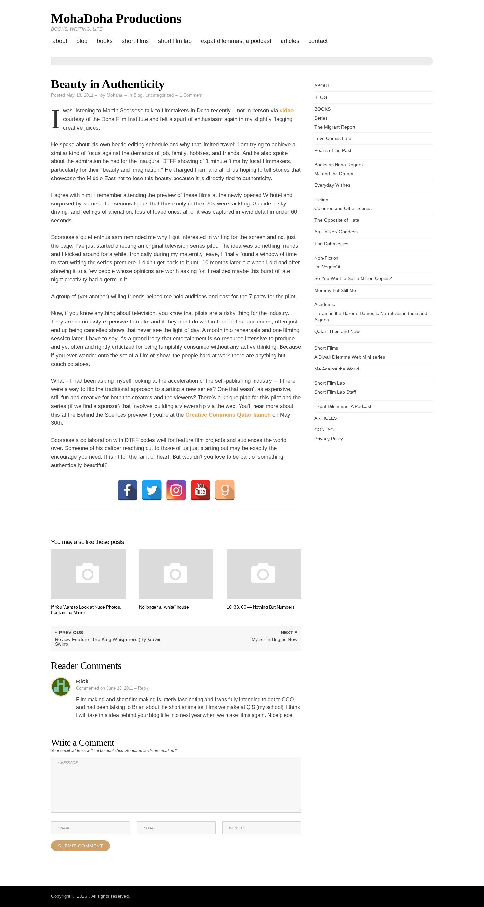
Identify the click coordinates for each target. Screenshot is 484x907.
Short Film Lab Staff (335, 391)
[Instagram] (176, 490)
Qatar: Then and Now (337, 331)
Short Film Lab (175, 41)
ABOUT (59, 41)
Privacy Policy (328, 438)
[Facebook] (127, 490)
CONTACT (318, 41)
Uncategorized (159, 95)
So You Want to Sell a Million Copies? (353, 278)
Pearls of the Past (332, 150)
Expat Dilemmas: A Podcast (236, 41)
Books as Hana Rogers (338, 164)
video (287, 110)
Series (321, 118)
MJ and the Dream (333, 173)
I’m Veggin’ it (327, 266)
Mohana (114, 95)
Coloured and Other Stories (343, 208)
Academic (324, 304)
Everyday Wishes (332, 185)
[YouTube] (200, 490)
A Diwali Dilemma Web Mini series (349, 357)
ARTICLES (290, 41)
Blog (138, 95)
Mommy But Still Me (335, 290)
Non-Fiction (326, 258)
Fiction (321, 199)
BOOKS (105, 41)
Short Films (135, 41)
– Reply (141, 688)
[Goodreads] (224, 490)
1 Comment (191, 95)
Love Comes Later (333, 138)
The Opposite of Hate (336, 220)
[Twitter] (151, 490)
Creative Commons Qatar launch (228, 415)
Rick (82, 681)
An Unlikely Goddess (336, 231)
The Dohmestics (331, 243)
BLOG (82, 41)
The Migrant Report (334, 127)
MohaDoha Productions (116, 18)
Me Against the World (336, 368)
